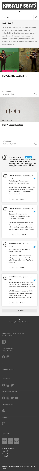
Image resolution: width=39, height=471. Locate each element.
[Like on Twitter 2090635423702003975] (18, 199)
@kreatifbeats (27, 175)
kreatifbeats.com (15, 175)
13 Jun (11, 246)
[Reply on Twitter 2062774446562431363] (10, 303)
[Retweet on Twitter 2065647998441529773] (14, 267)
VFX (15, 71)
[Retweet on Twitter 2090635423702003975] (14, 199)
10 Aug (11, 211)
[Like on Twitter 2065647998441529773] (18, 267)
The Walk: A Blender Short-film (15, 76)
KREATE (6, 456)
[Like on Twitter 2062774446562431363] (18, 303)
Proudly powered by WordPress (11, 466)
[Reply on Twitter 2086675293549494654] (10, 234)
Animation (9, 71)
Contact (6, 453)
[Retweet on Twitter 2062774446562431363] (14, 303)
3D (3, 71)
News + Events (8, 448)
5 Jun (10, 279)
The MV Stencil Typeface (12, 125)
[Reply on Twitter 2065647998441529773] (10, 267)
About (5, 451)
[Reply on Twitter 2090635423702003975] (10, 199)
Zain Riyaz (8, 91)
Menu (6, 17)
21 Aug (11, 178)
